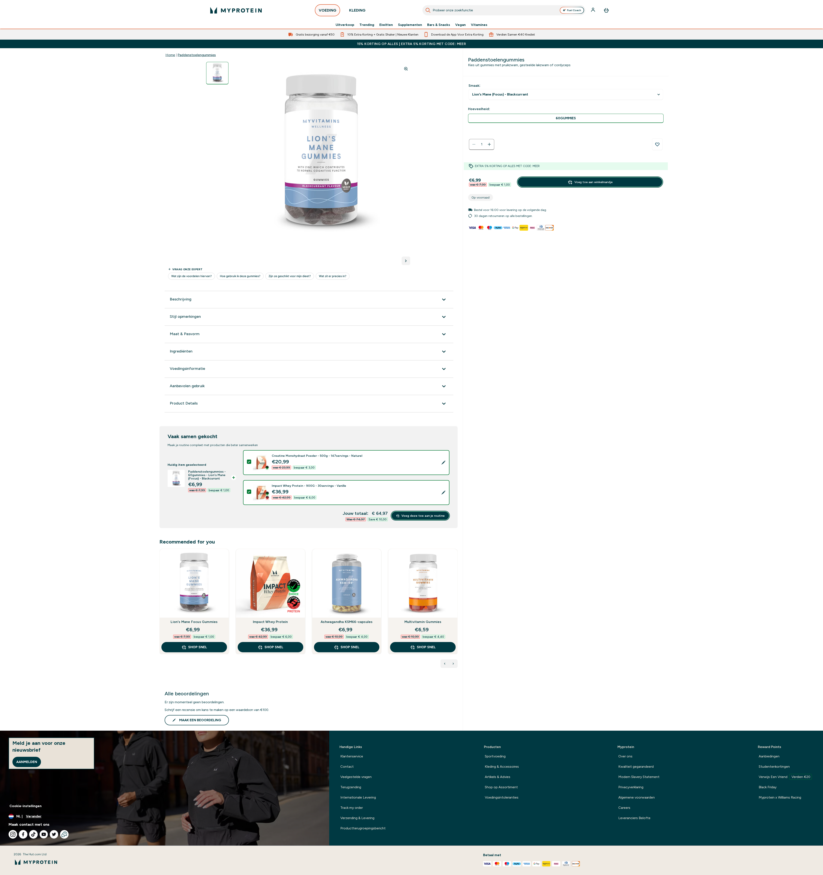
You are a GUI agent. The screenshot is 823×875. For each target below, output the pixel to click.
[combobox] (503, 10)
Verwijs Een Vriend (784, 777)
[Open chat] (64, 834)
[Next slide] (457, 611)
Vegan (460, 25)
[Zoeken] (428, 10)
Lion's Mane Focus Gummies (194, 622)
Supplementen (410, 25)
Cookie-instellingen (25, 806)
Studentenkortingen (774, 766)
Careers (624, 807)
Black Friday (767, 787)
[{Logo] (236, 10)
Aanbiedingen (769, 756)
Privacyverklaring (630, 787)
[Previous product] (444, 663)
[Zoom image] (405, 68)
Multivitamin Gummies (423, 622)
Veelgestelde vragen (356, 777)
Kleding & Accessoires (502, 766)
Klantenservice (351, 756)
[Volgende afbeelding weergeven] (406, 261)
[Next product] (453, 663)
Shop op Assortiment (501, 787)
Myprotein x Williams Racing (780, 797)
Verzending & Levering (357, 818)
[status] (482, 144)
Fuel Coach (574, 10)
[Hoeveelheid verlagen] (474, 144)
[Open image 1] (217, 73)
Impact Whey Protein (270, 622)
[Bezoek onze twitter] (54, 834)
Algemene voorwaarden (636, 797)
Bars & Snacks (438, 25)
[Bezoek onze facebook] (23, 834)
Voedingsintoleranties (501, 797)
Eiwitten (386, 25)
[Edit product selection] (443, 462)
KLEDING (357, 10)
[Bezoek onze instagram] (13, 834)
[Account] (593, 10)
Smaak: (474, 85)
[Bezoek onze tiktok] (33, 834)
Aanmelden (26, 762)
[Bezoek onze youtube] (43, 834)
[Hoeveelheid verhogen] (489, 144)
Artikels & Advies (497, 777)
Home (170, 55)
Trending (366, 25)
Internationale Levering (358, 797)
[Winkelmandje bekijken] (606, 10)
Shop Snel (197, 647)
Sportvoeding (495, 756)
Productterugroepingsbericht (363, 828)
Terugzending (350, 787)
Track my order (351, 807)
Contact (347, 766)
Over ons (625, 756)
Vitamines (479, 25)
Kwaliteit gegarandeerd (636, 766)
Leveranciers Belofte (634, 818)
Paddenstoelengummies (197, 55)
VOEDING (327, 10)
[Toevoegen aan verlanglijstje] (657, 144)
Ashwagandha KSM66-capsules (346, 622)
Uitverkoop (345, 25)
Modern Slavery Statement (638, 777)
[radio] (566, 118)
